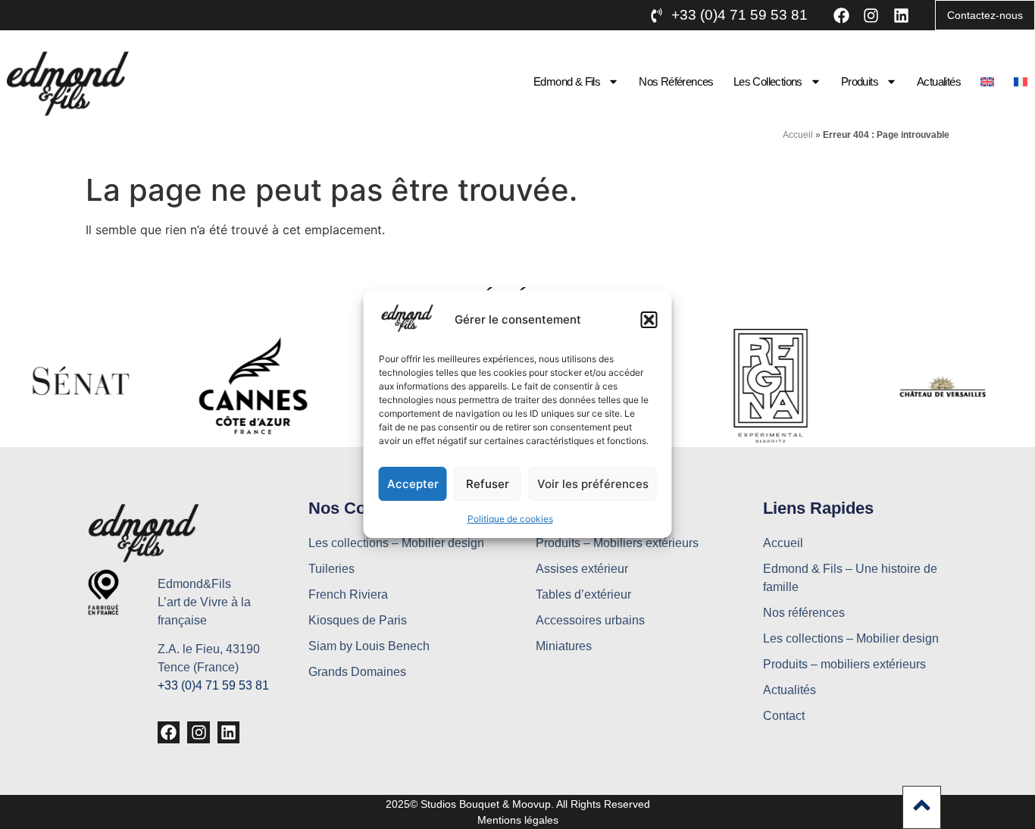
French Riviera (348, 594)
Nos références (676, 81)
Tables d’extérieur (583, 594)
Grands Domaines (357, 671)
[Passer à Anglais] (987, 81)
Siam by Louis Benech (369, 646)
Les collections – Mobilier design (396, 543)
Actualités (939, 81)
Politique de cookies (510, 518)
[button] (649, 319)
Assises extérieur (582, 568)
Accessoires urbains (590, 620)
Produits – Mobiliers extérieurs (617, 543)
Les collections (767, 81)
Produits (859, 81)
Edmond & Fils (566, 81)
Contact (784, 715)
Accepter (413, 484)
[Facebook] (841, 15)
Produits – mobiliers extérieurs (844, 664)
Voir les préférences (593, 484)
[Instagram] (871, 15)
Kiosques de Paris (357, 620)
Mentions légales (517, 820)
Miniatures (564, 646)
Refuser (487, 484)
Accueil (798, 135)
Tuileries (331, 568)
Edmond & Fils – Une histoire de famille (850, 577)
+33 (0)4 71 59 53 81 (213, 685)
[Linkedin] (901, 15)
